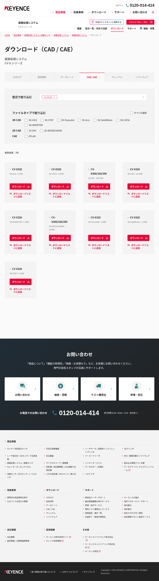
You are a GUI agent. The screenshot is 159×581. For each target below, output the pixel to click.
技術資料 (42, 77)
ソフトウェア (141, 77)
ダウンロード (98, 12)
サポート (119, 12)
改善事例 (78, 12)
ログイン (119, 5)
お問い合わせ (139, 12)
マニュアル (116, 77)
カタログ (17, 77)
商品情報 (60, 12)
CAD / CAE (92, 77)
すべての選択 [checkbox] (140, 112)
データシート (67, 77)
